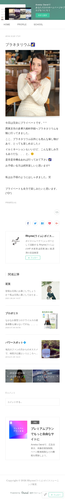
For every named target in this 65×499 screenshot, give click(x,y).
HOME (7, 24)
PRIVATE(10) (10, 202)
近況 (7, 283)
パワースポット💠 (15, 342)
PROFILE (22, 24)
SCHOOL (38, 24)
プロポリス (11, 313)
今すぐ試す (42, 15)
